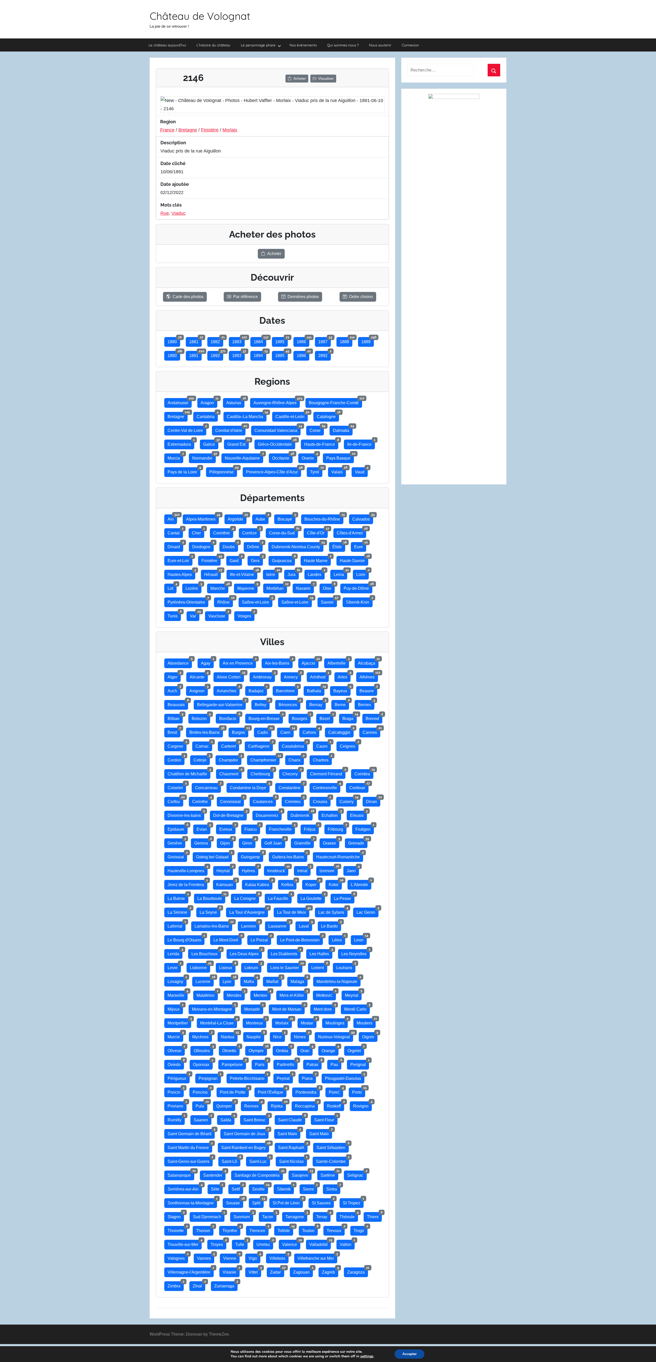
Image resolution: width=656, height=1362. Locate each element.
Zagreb (330, 1270)
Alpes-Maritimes (202, 517)
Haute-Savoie (354, 559)
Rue (164, 213)
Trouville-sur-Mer (185, 1243)
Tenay (323, 1215)
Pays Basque (340, 456)
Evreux (227, 828)
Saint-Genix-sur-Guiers (190, 1160)
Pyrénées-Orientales (188, 600)
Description (173, 142)
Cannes (371, 731)
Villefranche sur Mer (317, 1257)
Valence (291, 1243)
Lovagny (177, 980)
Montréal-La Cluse (218, 1021)
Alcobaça (368, 661)
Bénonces (289, 703)
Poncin (176, 1090)
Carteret (230, 744)
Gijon (226, 841)
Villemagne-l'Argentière (191, 1270)
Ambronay (264, 675)
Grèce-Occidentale (276, 443)
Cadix (264, 731)
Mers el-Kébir (293, 994)
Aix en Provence (239, 661)
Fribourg (337, 828)
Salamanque (181, 1174)
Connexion (410, 45)
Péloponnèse (223, 470)
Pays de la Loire (184, 470)
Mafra (250, 980)
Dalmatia (343, 429)
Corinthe (201, 800)
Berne (342, 703)
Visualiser (326, 78)
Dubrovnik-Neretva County (297, 545)
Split (258, 1201)
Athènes (369, 675)
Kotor (335, 883)
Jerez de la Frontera (187, 883)
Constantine (291, 786)
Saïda (227, 1118)
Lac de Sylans (332, 911)
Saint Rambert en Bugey (245, 1146)
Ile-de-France (361, 443)
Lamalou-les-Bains (213, 924)
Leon (360, 938)
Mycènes (202, 1035)
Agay (207, 661)
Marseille (178, 994)
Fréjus (311, 828)
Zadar (277, 1270)
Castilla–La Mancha (246, 415)
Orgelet (355, 1049)
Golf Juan (274, 841)
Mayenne (247, 587)
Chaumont (230, 772)
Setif (237, 1187)
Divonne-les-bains (186, 814)
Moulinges (336, 1021)
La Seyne (210, 911)
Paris (261, 1063)
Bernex (366, 703)
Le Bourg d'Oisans (186, 938)
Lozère (193, 587)
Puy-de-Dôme (358, 587)
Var (194, 614)
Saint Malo (289, 1132)
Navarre (305, 587)
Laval (305, 924)
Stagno (176, 1215)
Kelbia (288, 883)
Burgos (240, 731)
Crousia (322, 800)
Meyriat (353, 994)
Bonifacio (229, 717)
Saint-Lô (231, 1160)
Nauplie (255, 1035)
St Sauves (323, 1201)
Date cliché (173, 163)
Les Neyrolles (355, 952)
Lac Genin (367, 911)
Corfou (175, 800)
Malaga (299, 980)
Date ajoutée (174, 184)
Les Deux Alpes (246, 952)
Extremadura (181, 443)
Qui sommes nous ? (343, 45)
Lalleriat (177, 924)
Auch (174, 689)
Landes (316, 573)
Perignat (359, 1063)
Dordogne (203, 545)
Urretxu (265, 1243)
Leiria (340, 573)
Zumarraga (226, 1284)
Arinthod (319, 675)
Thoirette (177, 1229)
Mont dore (324, 1007)
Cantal (175, 531)
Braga (349, 717)
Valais (338, 470)
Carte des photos (187, 296)
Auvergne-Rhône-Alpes (276, 401)
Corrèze (251, 531)
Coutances (264, 800)
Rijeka (278, 1104)
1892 (217, 354)
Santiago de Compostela (258, 1174)
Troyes (218, 1243)
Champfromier (265, 758)
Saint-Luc (259, 1160)
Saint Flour (325, 1118)
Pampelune (234, 1063)
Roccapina (306, 1104)
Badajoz (258, 689)
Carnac (204, 744)
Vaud (361, 470)
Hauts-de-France (321, 443)
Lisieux (227, 966)
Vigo (254, 1257)
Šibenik (285, 1187)
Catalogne (328, 415)
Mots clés (171, 205)
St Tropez (353, 1201)
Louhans (345, 966)
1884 (260, 340)
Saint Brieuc (256, 1118)
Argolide (237, 517)
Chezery (291, 772)
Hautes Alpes (181, 573)
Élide (338, 545)
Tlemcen (259, 1229)
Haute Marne (317, 559)
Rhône (225, 600)
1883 (238, 340)
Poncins (202, 1090)
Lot (172, 587)
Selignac (357, 1174)
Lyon (229, 980)
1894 (260, 354)
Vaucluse (218, 614)
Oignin (369, 1035)
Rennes (253, 1104)
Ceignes (349, 744)
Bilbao (175, 717)
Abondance (180, 661)
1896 (303, 354)
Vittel (255, 1270)
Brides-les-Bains (206, 731)
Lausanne (279, 924)
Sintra (333, 1187)
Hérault (212, 573)
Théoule (349, 1215)
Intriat (304, 869)
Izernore (329, 869)
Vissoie (231, 1270)
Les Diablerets (286, 952)
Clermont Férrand (327, 772)
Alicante (199, 675)
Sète (217, 1187)
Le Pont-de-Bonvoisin (301, 938)
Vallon (347, 1243)
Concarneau (208, 786)
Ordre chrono (361, 296)
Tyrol (316, 470)
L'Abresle (361, 883)
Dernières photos (303, 296)
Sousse (234, 1201)
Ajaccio (310, 661)
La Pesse (344, 897)
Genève (176, 841)
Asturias (235, 401)
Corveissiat (232, 800)
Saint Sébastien (332, 1146)
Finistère (210, 130)
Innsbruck (277, 869)
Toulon (310, 1229)
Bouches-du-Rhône (323, 517)
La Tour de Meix (293, 911)
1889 (367, 340)
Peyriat (285, 1077)
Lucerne (205, 980)
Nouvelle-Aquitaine (244, 456)
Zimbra (176, 1284)
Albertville (338, 661)
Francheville (282, 828)
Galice (210, 443)
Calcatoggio (341, 731)
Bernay (317, 703)
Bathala (315, 689)
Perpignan (210, 1077)
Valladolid (320, 1243)
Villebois (279, 1257)
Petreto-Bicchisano (249, 1077)
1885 (281, 340)
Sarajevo (302, 1174)
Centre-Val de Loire (187, 429)
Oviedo (176, 1063)
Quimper (225, 1104)
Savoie (329, 600)
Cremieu (294, 800)
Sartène (329, 1174)
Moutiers (366, 1021)
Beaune (368, 689)
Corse (317, 429)
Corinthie (223, 531)
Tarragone (296, 1215)
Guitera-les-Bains (289, 855)
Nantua (229, 1035)
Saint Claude (291, 1118)
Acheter (299, 78)
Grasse (331, 841)
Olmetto (231, 1049)
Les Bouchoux (206, 952)
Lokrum (252, 966)
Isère (272, 573)
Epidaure (178, 828)
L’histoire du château (213, 45)
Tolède (285, 1229)
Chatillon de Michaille (189, 772)
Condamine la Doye (250, 786)
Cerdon (176, 758)
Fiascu (252, 828)
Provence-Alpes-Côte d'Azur (273, 470)
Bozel (326, 717)
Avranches (228, 689)
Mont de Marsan (288, 1007)
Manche (219, 587)
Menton (262, 994)
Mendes (236, 994)
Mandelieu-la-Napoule (338, 980)
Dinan (373, 800)
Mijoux (175, 1007)
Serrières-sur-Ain (185, 1187)
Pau (336, 1063)
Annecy (292, 675)
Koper (312, 883)
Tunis (174, 614)
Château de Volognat (200, 15)
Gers (257, 559)
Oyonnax (203, 1063)
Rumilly (176, 1118)
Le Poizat (261, 938)
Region (168, 121)
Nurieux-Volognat (335, 1035)
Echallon (331, 814)
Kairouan (226, 883)
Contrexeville (326, 786)
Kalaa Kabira (258, 883)
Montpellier (179, 1021)
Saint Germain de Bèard (191, 1132)
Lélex (338, 938)
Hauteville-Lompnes (188, 869)
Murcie (175, 1035)
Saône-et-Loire (257, 600)
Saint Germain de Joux (246, 1132)
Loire (362, 573)
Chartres (322, 758)
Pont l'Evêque (272, 1090)
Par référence (245, 296)
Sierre (310, 1187)
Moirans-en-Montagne (213, 1007)
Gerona (202, 841)
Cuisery (348, 800)
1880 (174, 340)
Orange (330, 1049)
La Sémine (179, 911)
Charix (296, 758)
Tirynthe (231, 1229)
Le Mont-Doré (227, 938)
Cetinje (201, 758)
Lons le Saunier (286, 966)
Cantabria (207, 415)
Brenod (374, 717)
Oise (329, 587)
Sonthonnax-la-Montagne (192, 1201)
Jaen (353, 869)
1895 (281, 354)
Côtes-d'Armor (351, 531)
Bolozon (201, 717)
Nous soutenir (380, 45)
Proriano (177, 1104)
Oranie (309, 456)
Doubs (230, 545)
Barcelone (287, 689)
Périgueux (179, 1077)
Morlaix (229, 130)
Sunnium (243, 1215)
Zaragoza (357, 1270)
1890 (174, 354)
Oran (306, 1049)
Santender (214, 1174)
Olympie (258, 1049)
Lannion (250, 924)
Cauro (323, 744)
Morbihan (276, 587)
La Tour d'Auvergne (248, 911)
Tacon (269, 1215)
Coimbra (363, 772)
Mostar (308, 1021)
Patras (314, 1063)
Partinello (287, 1063)
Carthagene (260, 744)
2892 (324, 354)
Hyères (250, 869)
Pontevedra (307, 1090)
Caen (287, 731)
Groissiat (177, 855)
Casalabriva (294, 744)
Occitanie (282, 456)
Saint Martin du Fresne (190, 1146)
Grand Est (238, 443)
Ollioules (203, 1049)
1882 (217, 340)
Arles (344, 675)
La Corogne (246, 897)
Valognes (178, 1257)
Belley (262, 703)
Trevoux (336, 1229)
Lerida (175, 952)
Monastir (253, 1007)
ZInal (199, 1284)
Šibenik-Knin (359, 600)
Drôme (255, 545)
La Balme (178, 897)
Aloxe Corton (230, 675)
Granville (304, 841)
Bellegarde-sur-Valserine (221, 703)
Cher (198, 531)
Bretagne (187, 130)
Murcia (175, 456)
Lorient (319, 966)
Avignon (198, 689)
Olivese (176, 1049)
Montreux (256, 1021)
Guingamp (252, 855)
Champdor (230, 758)
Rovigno (362, 1104)
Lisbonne (200, 966)
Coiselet (177, 786)
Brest (174, 731)
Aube (262, 517)
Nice (279, 1035)
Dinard (175, 545)
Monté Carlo (357, 1007)
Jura (293, 573)
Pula (201, 1104)
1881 (195, 340)
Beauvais (178, 703)
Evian (203, 828)
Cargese (177, 744)
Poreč (336, 1090)
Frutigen (364, 828)
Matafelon (207, 994)
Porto (358, 1090)
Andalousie (180, 401)
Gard (236, 559)
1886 (303, 340)
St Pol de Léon (288, 1201)
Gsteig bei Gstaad (214, 855)
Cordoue (358, 786)
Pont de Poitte (234, 1090)
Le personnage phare (258, 45)
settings (366, 1356)
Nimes (301, 1035)
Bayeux (342, 689)
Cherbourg (262, 772)
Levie (174, 966)
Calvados (362, 517)
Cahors (311, 731)
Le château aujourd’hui (167, 45)
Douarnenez (269, 814)
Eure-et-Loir (180, 559)
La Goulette (313, 897)
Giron (248, 841)
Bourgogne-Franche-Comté (335, 401)
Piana (309, 1077)
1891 (195, 354)
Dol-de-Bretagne (230, 814)
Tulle (241, 1243)
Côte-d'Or (317, 531)
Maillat (274, 980)
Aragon (209, 401)
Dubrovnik (302, 814)
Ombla (283, 1049)
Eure (360, 545)
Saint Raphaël (293, 1146)
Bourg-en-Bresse (266, 717)
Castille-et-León (291, 415)
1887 (324, 340)
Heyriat (225, 869)
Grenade (357, 841)
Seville (260, 1187)
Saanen (202, 1118)
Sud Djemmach (208, 1215)
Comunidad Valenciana (277, 429)
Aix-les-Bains (279, 661)
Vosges (246, 614)
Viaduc (178, 213)
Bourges (301, 717)
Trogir (360, 1229)
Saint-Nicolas (293, 1160)
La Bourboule (211, 897)
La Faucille (280, 897)
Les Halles (321, 952)
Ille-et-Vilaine (243, 573)
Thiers (374, 1215)
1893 (238, 354)
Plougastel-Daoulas (344, 1077)
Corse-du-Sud (283, 531)
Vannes (205, 1257)
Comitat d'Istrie (230, 429)
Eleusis (358, 814)
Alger (174, 675)
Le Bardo (331, 924)
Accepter (409, 1353)
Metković (326, 994)
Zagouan (303, 1270)
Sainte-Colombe (332, 1160)
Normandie (204, 456)
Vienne (231, 1257)
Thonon (204, 1229)
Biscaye (286, 517)
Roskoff (335, 1104)
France (167, 130)
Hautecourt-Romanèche (339, 855)
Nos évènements (303, 45)
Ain (172, 517)
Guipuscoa (283, 559)
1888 (346, 340)
